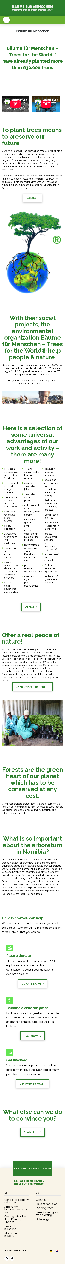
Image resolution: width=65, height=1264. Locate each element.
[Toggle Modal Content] (6, 20)
